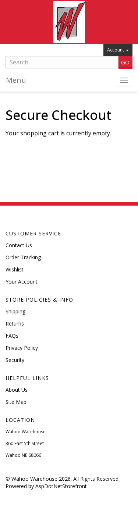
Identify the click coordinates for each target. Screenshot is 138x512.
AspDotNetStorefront (61, 486)
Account (116, 50)
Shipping (15, 311)
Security (15, 359)
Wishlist (15, 269)
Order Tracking (23, 257)
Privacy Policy (22, 347)
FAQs (12, 335)
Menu (16, 80)
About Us (17, 389)
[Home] (69, 22)
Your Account (22, 281)
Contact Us (19, 245)
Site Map (16, 401)
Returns (15, 323)
